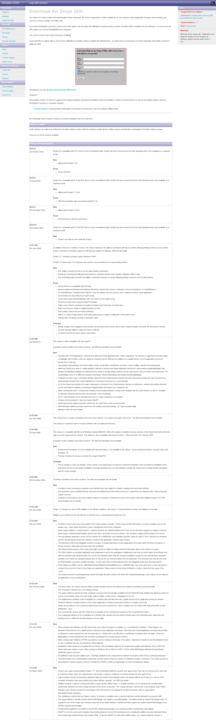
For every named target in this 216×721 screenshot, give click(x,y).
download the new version (192, 18)
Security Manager (9, 41)
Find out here (191, 26)
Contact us (6, 95)
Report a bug (7, 62)
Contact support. (41, 109)
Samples (5, 16)
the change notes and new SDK (201, 15)
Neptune (5, 78)
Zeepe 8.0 (6, 70)
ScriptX (5, 74)
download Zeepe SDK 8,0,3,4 (64, 90)
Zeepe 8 (5, 12)
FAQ (4, 49)
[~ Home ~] (213, 3)
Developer (6, 33)
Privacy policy (7, 91)
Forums (5, 53)
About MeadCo (8, 87)
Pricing (4, 37)
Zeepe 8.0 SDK (8, 20)
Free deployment (8, 29)
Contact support (8, 58)
